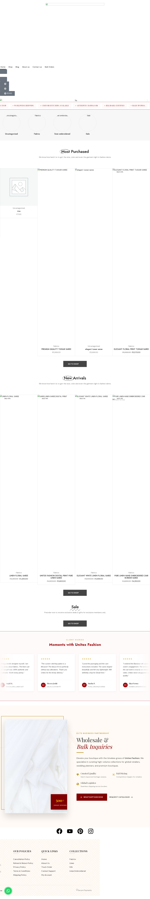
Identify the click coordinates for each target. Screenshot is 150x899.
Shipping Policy (19, 875)
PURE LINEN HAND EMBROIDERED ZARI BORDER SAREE (131, 576)
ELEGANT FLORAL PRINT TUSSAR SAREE (131, 349)
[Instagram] (91, 831)
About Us (45, 863)
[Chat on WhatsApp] (8, 890)
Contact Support (48, 871)
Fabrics (56, 346)
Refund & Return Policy (23, 863)
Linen (71, 863)
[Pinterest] (80, 831)
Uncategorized (19, 208)
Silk (71, 867)
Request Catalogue (119, 797)
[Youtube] (70, 831)
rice (18, 211)
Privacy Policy (19, 867)
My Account (46, 875)
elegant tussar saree (93, 349)
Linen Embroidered (77, 871)
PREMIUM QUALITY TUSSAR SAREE (56, 349)
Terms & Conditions (21, 871)
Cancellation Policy (21, 859)
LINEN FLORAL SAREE (18, 575)
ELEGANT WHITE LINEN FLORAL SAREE (94, 575)
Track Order (46, 867)
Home (44, 859)
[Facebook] (59, 831)
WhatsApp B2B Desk (93, 797)
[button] (3, 71)
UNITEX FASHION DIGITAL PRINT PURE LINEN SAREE (56, 576)
